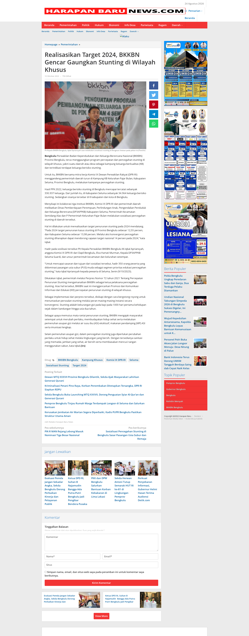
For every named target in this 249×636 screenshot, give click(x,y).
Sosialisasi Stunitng (57, 365)
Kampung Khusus (92, 360)
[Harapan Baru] (113, 10)
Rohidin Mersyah (174, 401)
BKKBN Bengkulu (68, 360)
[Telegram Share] (153, 114)
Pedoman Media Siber (173, 418)
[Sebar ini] (153, 85)
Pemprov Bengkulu (175, 383)
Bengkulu (171, 395)
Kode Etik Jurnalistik (194, 418)
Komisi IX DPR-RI (116, 360)
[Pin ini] (153, 104)
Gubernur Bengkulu (176, 389)
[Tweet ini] (153, 95)
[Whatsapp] (153, 124)
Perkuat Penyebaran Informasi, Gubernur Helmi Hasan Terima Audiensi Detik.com (147, 489)
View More (101, 616)
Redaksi (197, 416)
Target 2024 (79, 365)
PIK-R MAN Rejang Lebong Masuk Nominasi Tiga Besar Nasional (64, 431)
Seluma (134, 360)
